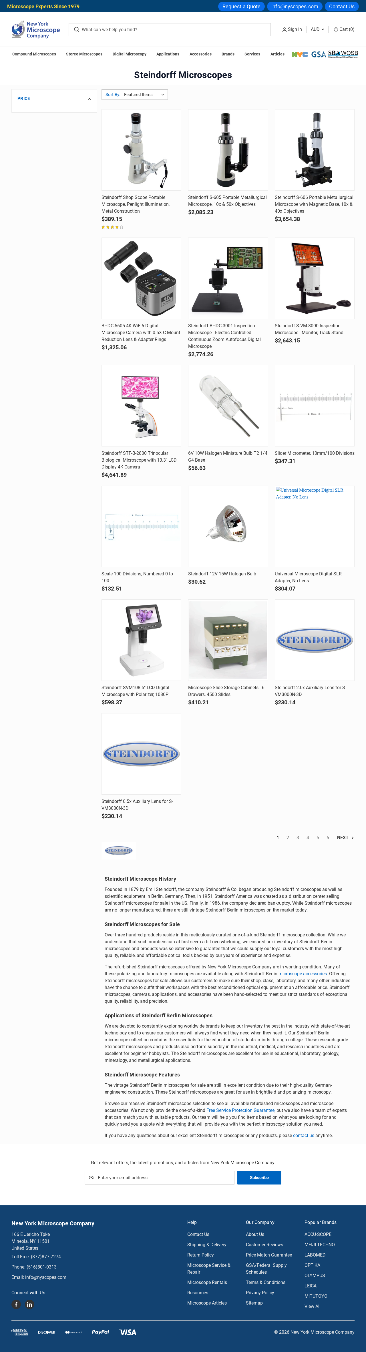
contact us (303, 1135)
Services (252, 54)
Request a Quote (241, 6)
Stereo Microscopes (84, 54)
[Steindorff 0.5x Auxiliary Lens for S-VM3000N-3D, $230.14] (141, 753)
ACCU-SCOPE (318, 1234)
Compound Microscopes (34, 54)
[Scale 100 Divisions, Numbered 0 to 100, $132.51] (141, 526)
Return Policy (200, 1255)
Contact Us (342, 6)
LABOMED (315, 1255)
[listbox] (145, 94)
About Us (255, 1234)
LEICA (311, 1286)
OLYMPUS (315, 1275)
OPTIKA (312, 1265)
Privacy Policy (260, 1292)
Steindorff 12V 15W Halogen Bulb (222, 574)
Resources (197, 1292)
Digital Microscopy (129, 54)
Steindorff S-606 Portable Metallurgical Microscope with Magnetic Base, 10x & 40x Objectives (314, 204)
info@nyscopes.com (294, 6)
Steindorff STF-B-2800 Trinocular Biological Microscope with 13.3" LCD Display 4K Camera (139, 460)
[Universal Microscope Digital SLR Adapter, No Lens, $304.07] (314, 526)
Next (343, 837)
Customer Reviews (264, 1244)
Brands (228, 54)
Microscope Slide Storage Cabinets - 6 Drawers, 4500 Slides (226, 691)
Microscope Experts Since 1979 (43, 6)
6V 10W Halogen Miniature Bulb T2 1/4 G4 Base (227, 456)
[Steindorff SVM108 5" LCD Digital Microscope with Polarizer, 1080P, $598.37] (141, 640)
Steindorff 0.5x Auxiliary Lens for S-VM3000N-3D (137, 805)
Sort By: (113, 94)
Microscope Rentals (207, 1282)
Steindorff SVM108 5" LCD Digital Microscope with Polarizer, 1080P (135, 691)
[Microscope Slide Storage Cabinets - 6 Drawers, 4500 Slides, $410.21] (228, 640)
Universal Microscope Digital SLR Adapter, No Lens (308, 577)
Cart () (346, 29)
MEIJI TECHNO (320, 1244)
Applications (167, 54)
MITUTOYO (316, 1296)
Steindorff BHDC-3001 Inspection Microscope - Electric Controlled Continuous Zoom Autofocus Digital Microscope (224, 336)
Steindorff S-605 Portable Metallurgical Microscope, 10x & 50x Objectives (227, 201)
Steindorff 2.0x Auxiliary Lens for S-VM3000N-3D (310, 691)
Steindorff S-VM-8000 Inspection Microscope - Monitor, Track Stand (309, 329)
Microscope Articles (207, 1303)
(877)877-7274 (46, 1256)
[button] (54, 98)
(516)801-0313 (42, 1267)
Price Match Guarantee (269, 1255)
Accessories (201, 54)
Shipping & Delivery (206, 1244)
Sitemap (254, 1303)
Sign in (295, 29)
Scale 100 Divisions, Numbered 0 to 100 (137, 577)
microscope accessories (303, 973)
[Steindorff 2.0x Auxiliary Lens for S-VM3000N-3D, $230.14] (314, 640)
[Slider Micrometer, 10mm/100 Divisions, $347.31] (314, 405)
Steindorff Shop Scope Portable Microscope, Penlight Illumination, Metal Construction (136, 204)
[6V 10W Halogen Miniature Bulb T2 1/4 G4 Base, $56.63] (228, 405)
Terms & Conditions (265, 1282)
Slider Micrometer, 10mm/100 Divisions (315, 453)
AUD (316, 29)
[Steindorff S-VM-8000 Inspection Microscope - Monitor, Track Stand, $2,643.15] (314, 278)
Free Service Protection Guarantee (240, 1110)
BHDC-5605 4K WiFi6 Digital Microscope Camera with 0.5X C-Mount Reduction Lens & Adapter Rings (141, 332)
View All (313, 1306)
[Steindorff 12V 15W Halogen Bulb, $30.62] (228, 526)
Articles (277, 54)
